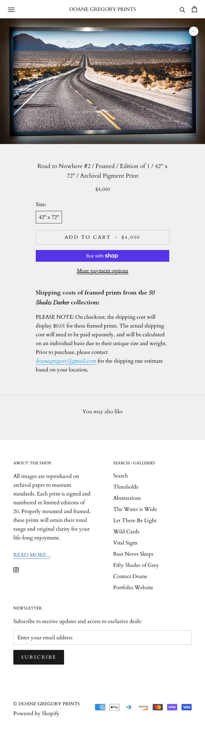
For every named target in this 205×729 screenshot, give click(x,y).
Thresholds (125, 486)
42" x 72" (49, 217)
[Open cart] (194, 9)
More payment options (102, 270)
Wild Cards (126, 531)
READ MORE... (31, 555)
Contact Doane (130, 576)
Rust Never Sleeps (133, 554)
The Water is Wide (135, 509)
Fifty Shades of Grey (136, 565)
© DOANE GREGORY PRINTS (46, 704)
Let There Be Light (134, 520)
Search (120, 475)
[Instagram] (16, 569)
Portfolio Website (133, 587)
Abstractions (127, 498)
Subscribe (38, 657)
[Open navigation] (11, 9)
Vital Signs (125, 542)
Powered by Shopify (36, 713)
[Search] (182, 9)
